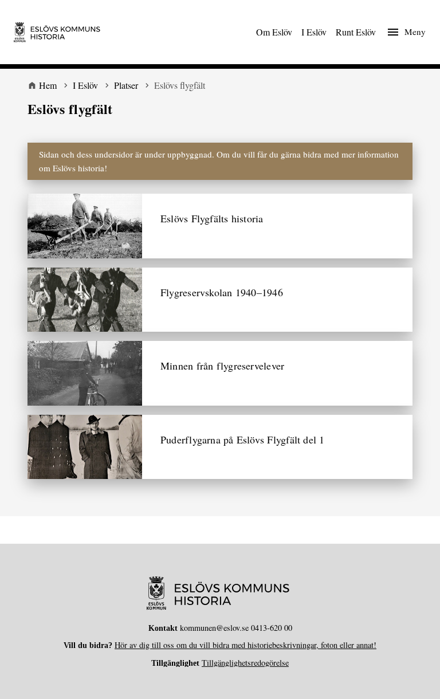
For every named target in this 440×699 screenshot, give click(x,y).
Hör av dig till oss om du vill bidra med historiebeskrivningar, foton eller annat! (245, 644)
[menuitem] (274, 32)
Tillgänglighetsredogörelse (245, 662)
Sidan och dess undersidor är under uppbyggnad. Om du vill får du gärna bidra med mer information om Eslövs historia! (219, 161)
